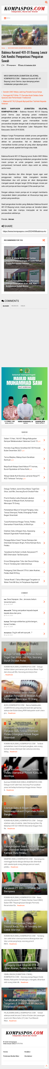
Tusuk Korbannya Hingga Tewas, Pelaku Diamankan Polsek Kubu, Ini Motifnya (23, 773)
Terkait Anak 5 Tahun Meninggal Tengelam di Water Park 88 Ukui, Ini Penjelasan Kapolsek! (23, 1003)
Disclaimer (28, 1056)
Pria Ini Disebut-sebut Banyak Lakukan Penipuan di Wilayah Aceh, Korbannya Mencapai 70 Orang (23, 696)
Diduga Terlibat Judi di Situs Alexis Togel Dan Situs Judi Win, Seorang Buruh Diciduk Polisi (23, 657)
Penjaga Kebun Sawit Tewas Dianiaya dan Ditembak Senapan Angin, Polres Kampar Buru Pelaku (24, 849)
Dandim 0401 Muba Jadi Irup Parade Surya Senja (22, 92)
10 (5, 995)
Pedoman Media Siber (11, 1056)
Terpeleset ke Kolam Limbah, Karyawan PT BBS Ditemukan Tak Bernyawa (22, 888)
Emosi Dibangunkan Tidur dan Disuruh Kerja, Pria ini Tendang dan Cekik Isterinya (23, 926)
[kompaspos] (25, 12)
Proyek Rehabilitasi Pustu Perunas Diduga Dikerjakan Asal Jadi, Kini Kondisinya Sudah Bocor (22, 283)
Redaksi (27, 1052)
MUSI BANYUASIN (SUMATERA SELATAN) (20, 48)
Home (3, 48)
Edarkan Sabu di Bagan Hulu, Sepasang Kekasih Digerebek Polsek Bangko (24, 811)
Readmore (9, 675)
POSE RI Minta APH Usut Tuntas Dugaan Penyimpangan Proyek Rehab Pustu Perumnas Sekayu (23, 261)
